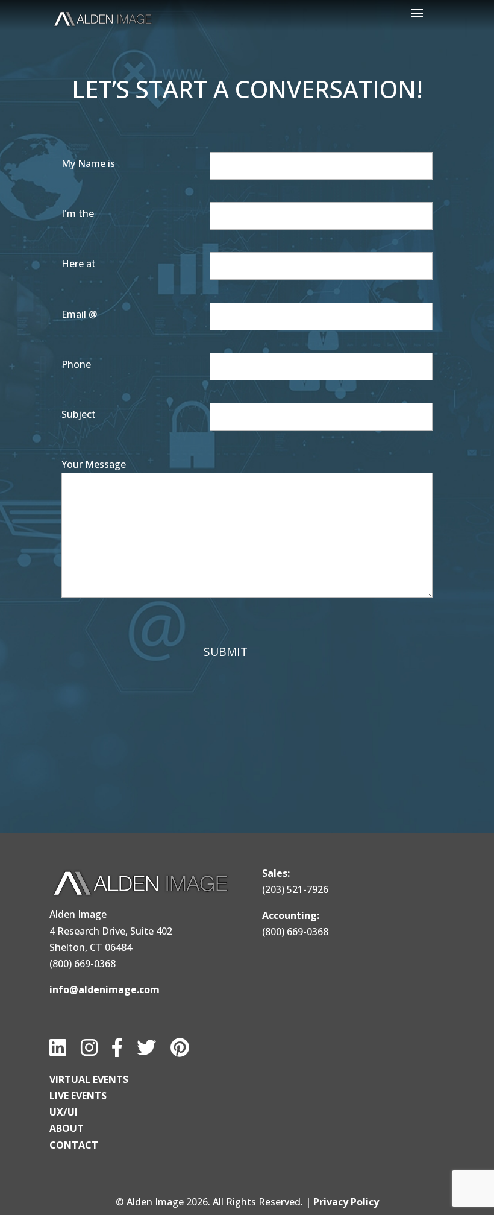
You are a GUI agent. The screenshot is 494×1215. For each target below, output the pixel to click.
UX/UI (63, 1112)
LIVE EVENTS (78, 1095)
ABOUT (66, 1128)
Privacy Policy (346, 1201)
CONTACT (73, 1145)
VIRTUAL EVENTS (88, 1079)
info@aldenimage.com (104, 989)
